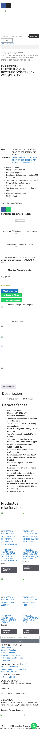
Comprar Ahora (12, 295)
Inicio (3, 53)
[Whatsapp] (8, 209)
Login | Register (7, 44)
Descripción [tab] (8, 387)
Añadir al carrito (10, 291)
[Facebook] (3, 209)
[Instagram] (8, 5)
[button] (20, 47)
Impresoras (10, 53)
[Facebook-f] (3, 5)
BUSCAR (33, 36)
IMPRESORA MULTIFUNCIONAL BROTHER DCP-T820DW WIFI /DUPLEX (19, 55)
